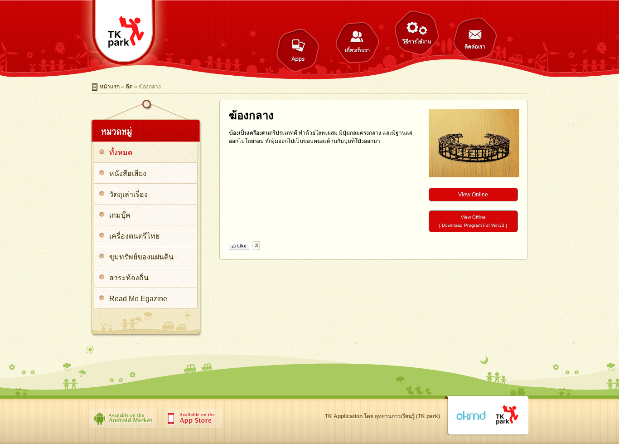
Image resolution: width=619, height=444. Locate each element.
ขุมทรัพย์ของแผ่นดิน (141, 257)
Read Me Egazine (138, 299)
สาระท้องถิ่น (129, 278)
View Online (473, 194)
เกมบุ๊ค (120, 215)
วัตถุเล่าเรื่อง (128, 194)
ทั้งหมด (120, 152)
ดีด (129, 86)
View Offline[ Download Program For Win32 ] (473, 221)
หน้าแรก (110, 86)
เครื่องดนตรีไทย (134, 236)
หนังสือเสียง (127, 173)
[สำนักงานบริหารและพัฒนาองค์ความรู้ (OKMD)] (471, 416)
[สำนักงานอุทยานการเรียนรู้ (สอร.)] (507, 415)
